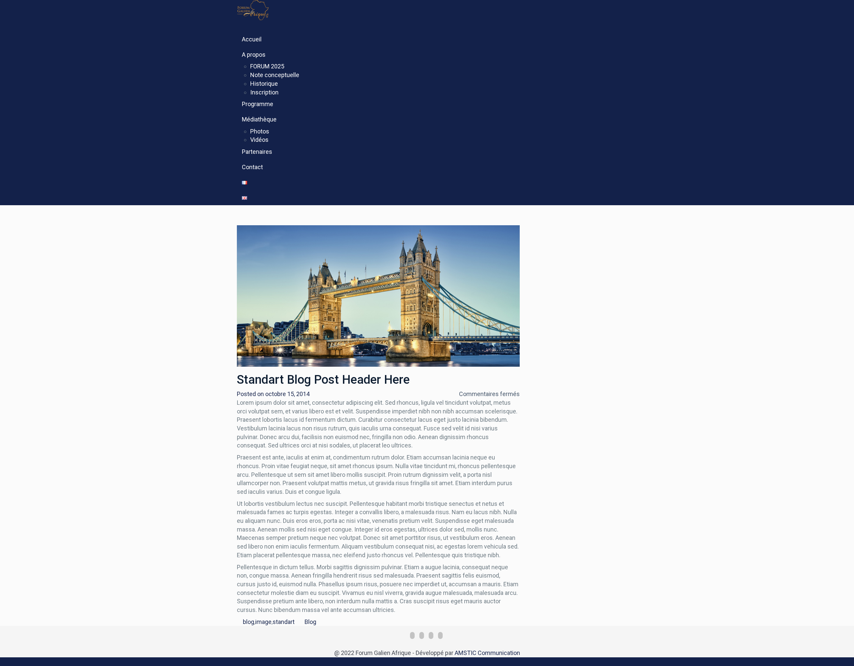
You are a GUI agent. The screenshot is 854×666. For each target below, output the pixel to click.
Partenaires (257, 151)
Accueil (252, 39)
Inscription (264, 92)
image (263, 621)
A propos (254, 54)
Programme (257, 103)
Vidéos (259, 139)
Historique (264, 83)
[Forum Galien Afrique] (268, 9)
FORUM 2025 (267, 66)
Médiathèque (259, 119)
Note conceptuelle (274, 74)
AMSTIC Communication (487, 652)
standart (284, 621)
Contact (252, 167)
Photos (259, 131)
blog (248, 621)
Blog (310, 621)
